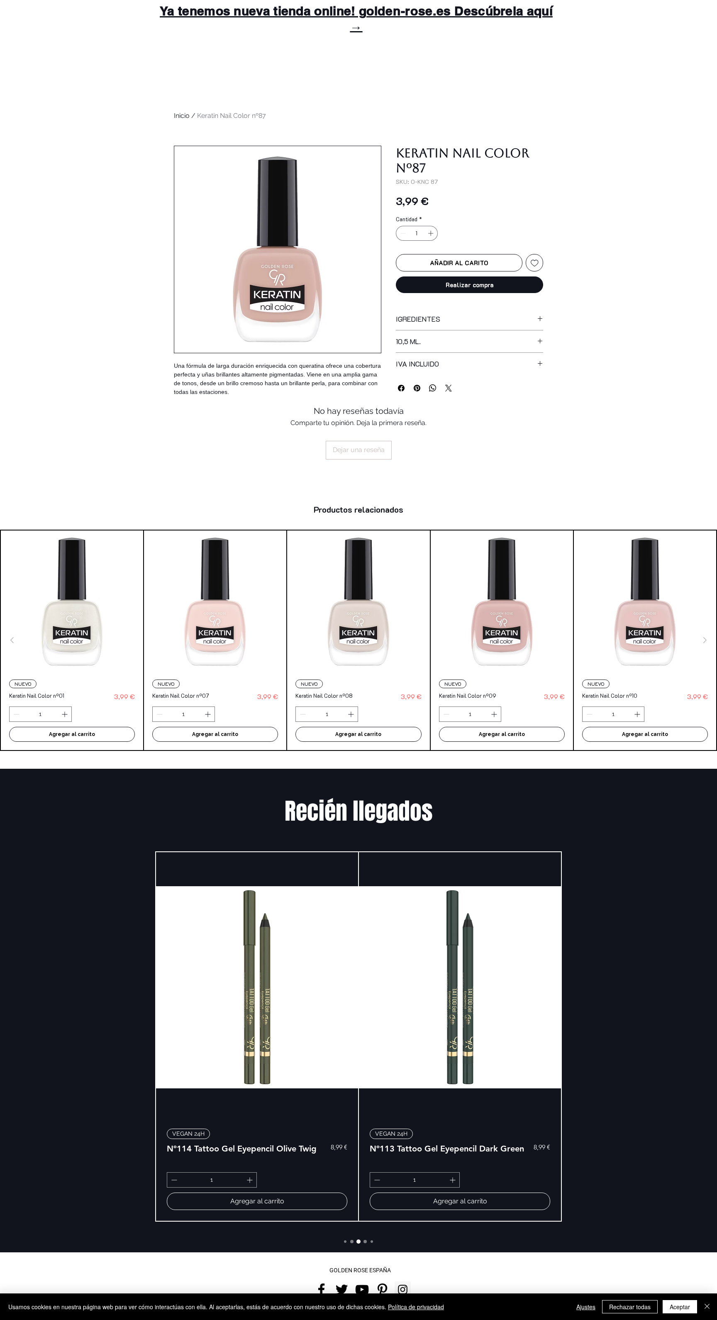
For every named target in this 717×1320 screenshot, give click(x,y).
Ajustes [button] (585, 1307)
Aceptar (680, 1307)
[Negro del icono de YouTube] (362, 1289)
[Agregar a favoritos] (535, 263)
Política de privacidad (416, 1307)
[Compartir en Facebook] (401, 388)
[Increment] (432, 233)
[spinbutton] (417, 233)
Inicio (182, 116)
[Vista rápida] (72, 601)
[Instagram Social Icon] (403, 1289)
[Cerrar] (707, 1306)
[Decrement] (402, 233)
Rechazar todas (630, 1307)
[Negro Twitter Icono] (342, 1289)
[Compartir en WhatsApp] (433, 388)
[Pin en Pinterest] (417, 388)
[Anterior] (12, 640)
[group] (358, 640)
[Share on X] (449, 388)
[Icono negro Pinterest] (382, 1289)
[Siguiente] (705, 640)
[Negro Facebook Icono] (321, 1289)
